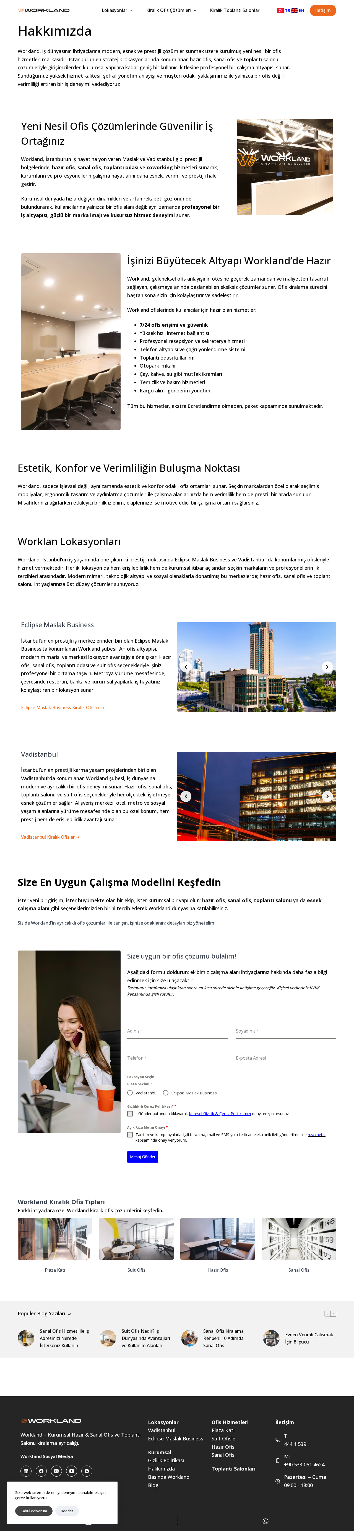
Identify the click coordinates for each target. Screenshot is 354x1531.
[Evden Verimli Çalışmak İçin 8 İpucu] (271, 1338)
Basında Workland (168, 1477)
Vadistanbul (161, 1430)
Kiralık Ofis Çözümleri (168, 10)
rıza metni (317, 1134)
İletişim (323, 10)
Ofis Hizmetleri (230, 1422)
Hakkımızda (161, 1468)
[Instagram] (56, 1471)
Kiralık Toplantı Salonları (235, 10)
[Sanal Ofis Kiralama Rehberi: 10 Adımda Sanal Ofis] (189, 1338)
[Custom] (265, 1521)
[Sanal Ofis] (299, 1246)
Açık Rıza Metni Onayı (147, 1127)
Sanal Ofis (223, 1454)
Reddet (67, 1510)
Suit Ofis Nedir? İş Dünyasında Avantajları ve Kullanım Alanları (146, 1338)
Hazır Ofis (223, 1446)
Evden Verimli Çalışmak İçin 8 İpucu (309, 1338)
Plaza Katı (223, 1430)
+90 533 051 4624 (304, 1464)
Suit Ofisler (224, 1438)
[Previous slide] (185, 666)
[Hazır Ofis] (217, 1246)
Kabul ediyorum (34, 1510)
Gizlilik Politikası (166, 1460)
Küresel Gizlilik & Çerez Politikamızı (220, 1113)
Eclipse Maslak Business (175, 1438)
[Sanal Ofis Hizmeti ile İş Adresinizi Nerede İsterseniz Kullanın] (26, 1338)
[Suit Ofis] (136, 1246)
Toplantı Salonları (234, 1468)
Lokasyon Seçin (140, 1077)
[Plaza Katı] (55, 1246)
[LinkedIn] (26, 1471)
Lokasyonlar (114, 10)
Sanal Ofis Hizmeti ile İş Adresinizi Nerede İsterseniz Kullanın (64, 1338)
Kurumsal (159, 1452)
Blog (153, 1485)
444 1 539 (295, 1444)
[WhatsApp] (86, 1471)
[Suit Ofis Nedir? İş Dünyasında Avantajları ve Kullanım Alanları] (108, 1338)
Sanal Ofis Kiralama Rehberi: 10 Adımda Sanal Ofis (223, 1338)
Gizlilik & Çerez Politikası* (151, 1106)
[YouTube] (71, 1471)
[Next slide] (327, 666)
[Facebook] (41, 1471)
